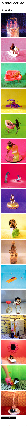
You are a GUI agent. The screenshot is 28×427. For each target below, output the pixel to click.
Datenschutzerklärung (20, 425)
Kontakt (5, 425)
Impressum (11, 425)
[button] (26, 3)
